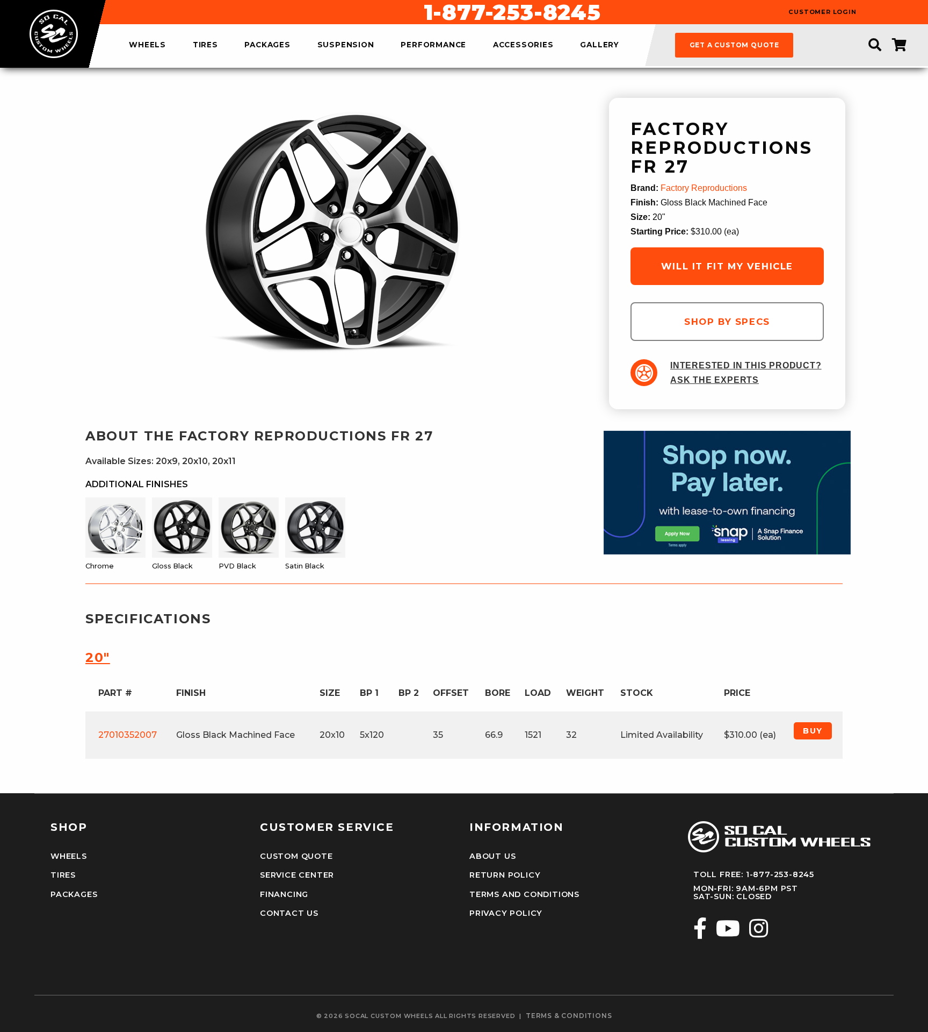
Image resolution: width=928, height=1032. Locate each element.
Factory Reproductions (704, 188)
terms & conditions (569, 1016)
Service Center (297, 875)
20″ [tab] (97, 657)
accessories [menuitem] (523, 45)
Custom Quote (296, 856)
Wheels (68, 856)
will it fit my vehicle (727, 266)
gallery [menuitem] (599, 45)
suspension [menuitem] (345, 45)
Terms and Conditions (524, 894)
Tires (63, 875)
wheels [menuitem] (147, 45)
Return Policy (504, 875)
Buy (813, 731)
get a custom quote (734, 45)
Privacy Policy (505, 913)
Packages (73, 894)
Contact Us (289, 913)
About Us (492, 856)
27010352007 (127, 735)
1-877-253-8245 (512, 12)
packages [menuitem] (267, 45)
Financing (284, 894)
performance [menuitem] (433, 45)
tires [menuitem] (205, 45)
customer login (822, 12)
